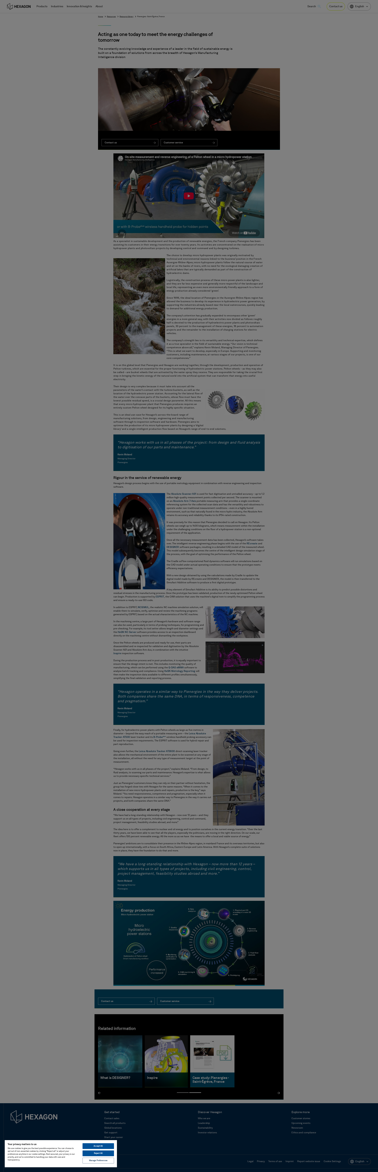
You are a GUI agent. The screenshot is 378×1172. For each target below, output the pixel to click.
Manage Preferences (98, 1161)
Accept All (98, 1146)
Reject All (98, 1153)
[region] (61, 1153)
